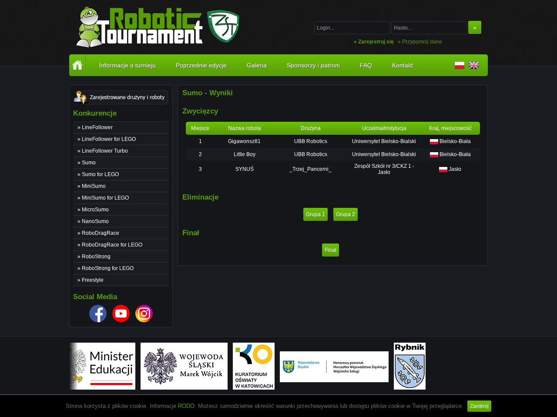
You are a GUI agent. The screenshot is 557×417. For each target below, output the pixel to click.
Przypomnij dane (422, 42)
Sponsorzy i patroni (313, 65)
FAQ (366, 65)
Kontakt (402, 65)
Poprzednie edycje (201, 65)
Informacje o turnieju (127, 65)
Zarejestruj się (376, 42)
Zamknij (479, 406)
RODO (186, 406)
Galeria (257, 65)
